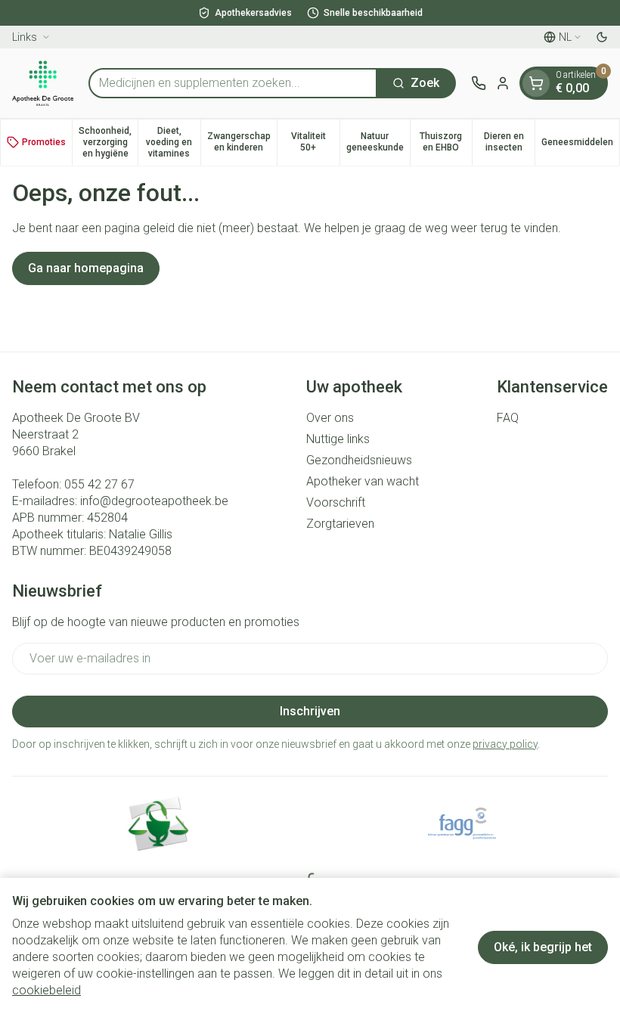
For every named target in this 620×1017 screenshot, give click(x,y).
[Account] (502, 83)
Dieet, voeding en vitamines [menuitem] (173, 142)
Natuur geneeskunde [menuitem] (378, 142)
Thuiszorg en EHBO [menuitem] (446, 142)
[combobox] (232, 83)
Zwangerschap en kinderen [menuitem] (242, 142)
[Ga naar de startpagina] (42, 83)
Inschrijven (310, 711)
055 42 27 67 (99, 484)
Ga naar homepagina (86, 268)
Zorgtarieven (340, 523)
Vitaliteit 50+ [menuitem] (315, 142)
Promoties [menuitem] (44, 142)
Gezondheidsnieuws (359, 460)
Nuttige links (338, 439)
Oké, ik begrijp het (543, 947)
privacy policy (505, 744)
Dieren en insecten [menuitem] (509, 142)
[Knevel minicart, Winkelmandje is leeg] (536, 83)
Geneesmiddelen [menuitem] (580, 145)
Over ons (330, 418)
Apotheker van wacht (362, 481)
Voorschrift (335, 502)
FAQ (508, 418)
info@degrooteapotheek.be (154, 501)
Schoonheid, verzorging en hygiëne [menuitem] (108, 142)
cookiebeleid (46, 990)
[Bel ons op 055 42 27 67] (478, 83)
